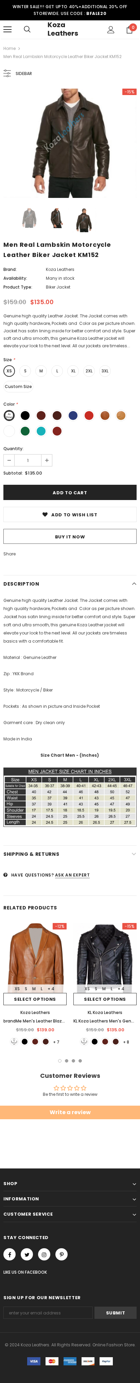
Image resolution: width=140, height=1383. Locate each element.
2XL (89, 371)
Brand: (10, 269)
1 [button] (60, 1061)
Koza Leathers (63, 29)
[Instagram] (44, 1254)
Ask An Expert (72, 875)
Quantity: (13, 448)
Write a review (70, 1112)
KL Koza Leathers (105, 1012)
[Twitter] (27, 1254)
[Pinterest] (61, 1254)
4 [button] (80, 1061)
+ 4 (51, 989)
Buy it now (70, 537)
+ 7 (56, 1042)
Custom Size (18, 386)
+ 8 (126, 1042)
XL (73, 371)
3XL (105, 371)
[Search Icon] (27, 29)
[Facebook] (9, 1254)
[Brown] (35, 1042)
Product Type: (17, 287)
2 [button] (66, 1061)
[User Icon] (111, 29)
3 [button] (73, 1061)
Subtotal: (13, 473)
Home (9, 48)
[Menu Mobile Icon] (7, 29)
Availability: (15, 278)
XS (9, 371)
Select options (35, 999)
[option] (70, 143)
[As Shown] (14, 1042)
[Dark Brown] (46, 1042)
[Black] (25, 1042)
